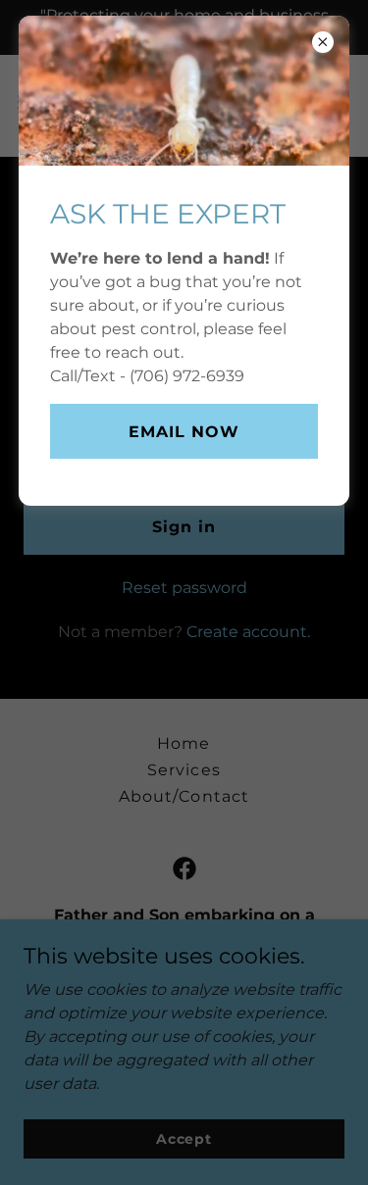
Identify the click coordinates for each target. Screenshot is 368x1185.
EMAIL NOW (184, 431)
